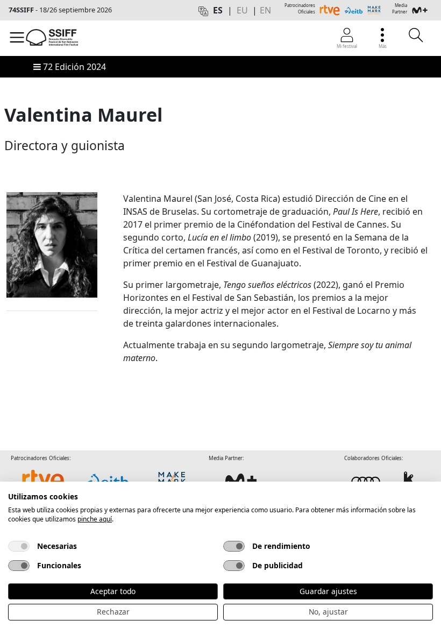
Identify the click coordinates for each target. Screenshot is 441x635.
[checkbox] (19, 546)
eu (242, 10)
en (265, 10)
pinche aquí (94, 519)
